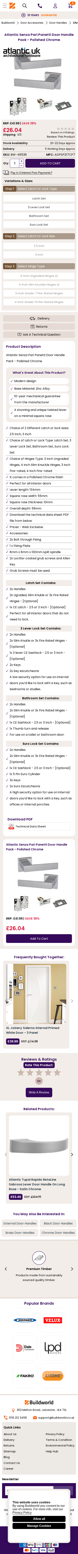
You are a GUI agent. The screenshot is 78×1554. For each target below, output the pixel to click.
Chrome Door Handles (58, 1233)
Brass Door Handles (19, 1233)
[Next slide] (72, 1001)
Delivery (43, 318)
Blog (7, 1457)
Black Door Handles (58, 1223)
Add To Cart (39, 938)
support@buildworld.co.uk (56, 1418)
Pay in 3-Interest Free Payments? (31, 172)
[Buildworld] (12, 6)
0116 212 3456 (18, 1418)
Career (8, 1469)
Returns (42, 326)
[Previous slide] (6, 1001)
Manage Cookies (39, 1525)
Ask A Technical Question (41, 334)
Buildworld (8, 23)
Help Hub (52, 1451)
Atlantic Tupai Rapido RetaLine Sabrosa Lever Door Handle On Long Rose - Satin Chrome (37, 1184)
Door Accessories (32, 23)
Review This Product (61, 137)
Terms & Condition (59, 1440)
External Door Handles (20, 1223)
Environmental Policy (60, 1445)
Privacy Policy (55, 1434)
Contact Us (12, 1463)
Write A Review (39, 1092)
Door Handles (58, 23)
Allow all (39, 1518)
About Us (10, 1434)
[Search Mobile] (24, 6)
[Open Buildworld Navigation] (4, 5)
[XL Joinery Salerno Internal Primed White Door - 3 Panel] (36, 994)
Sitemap (10, 1451)
